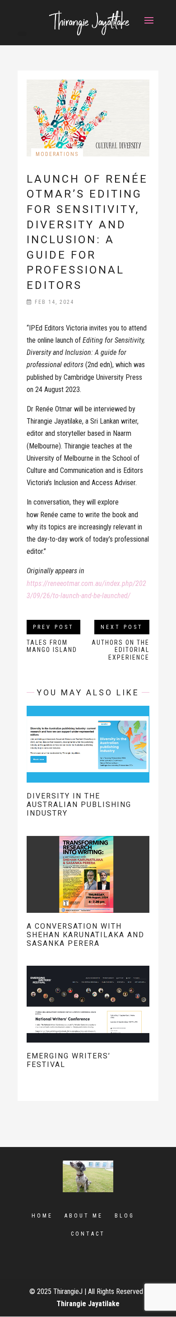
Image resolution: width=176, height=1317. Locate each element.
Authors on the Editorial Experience (120, 650)
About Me (84, 1216)
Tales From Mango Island (52, 646)
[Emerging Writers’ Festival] (88, 1036)
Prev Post (53, 627)
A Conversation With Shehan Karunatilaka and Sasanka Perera (85, 935)
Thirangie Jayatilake (88, 1303)
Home (42, 1216)
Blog (124, 1216)
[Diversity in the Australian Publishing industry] (88, 776)
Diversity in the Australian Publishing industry (79, 804)
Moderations (57, 154)
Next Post (122, 627)
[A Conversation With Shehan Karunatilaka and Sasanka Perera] (88, 906)
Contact (88, 1234)
